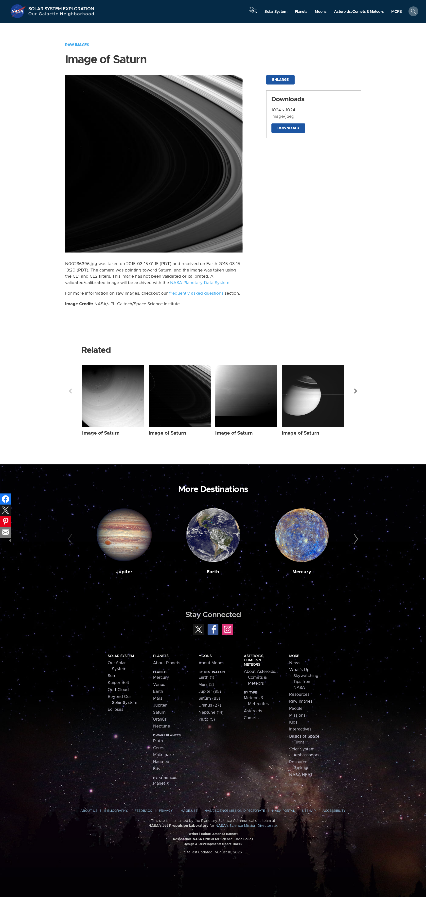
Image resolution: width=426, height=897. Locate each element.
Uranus (160, 719)
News (294, 663)
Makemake (163, 755)
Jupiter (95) (209, 692)
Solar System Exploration (61, 7)
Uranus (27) (209, 705)
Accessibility (334, 810)
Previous (70, 391)
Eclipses (115, 709)
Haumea (161, 762)
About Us (88, 810)
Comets (251, 718)
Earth (213, 572)
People (295, 709)
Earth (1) (206, 677)
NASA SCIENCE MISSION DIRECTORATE (234, 810)
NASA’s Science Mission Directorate (246, 826)
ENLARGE (280, 80)
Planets (160, 656)
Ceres (158, 748)
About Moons (211, 663)
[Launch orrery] (253, 12)
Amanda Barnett (225, 834)
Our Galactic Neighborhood (61, 15)
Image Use (188, 810)
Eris (156, 769)
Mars (157, 698)
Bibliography (116, 810)
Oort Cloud (118, 690)
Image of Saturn (101, 433)
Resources (299, 694)
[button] (397, 11)
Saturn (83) (209, 698)
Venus (159, 685)
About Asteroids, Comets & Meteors (260, 677)
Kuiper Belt (118, 683)
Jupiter (124, 572)
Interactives (300, 729)
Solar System (121, 656)
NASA (18, 11)
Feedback (143, 810)
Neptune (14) (211, 712)
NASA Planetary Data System (199, 283)
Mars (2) (206, 685)
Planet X (161, 783)
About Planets (166, 663)
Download (288, 128)
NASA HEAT (301, 775)
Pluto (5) (206, 719)
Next (355, 391)
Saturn (159, 712)
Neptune (161, 726)
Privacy (166, 810)
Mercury (301, 572)
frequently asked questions (196, 293)
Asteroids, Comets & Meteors (254, 660)
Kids (293, 722)
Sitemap (309, 810)
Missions (297, 715)
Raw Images (77, 45)
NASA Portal (283, 810)
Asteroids (253, 711)
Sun (111, 676)
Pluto (158, 741)
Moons (205, 656)
